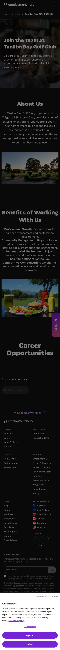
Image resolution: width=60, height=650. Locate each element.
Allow (30, 644)
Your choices (30, 626)
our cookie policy (16, 620)
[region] (30, 621)
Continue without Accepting (47, 596)
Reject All (30, 635)
